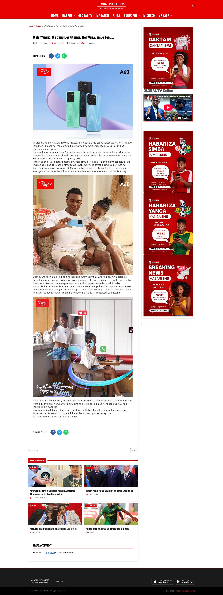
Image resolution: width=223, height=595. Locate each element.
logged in (50, 552)
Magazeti (102, 15)
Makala (166, 15)
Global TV (85, 15)
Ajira (116, 15)
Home (55, 15)
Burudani (132, 15)
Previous (34, 450)
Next (134, 450)
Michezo (149, 15)
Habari (69, 15)
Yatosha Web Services (186, 591)
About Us (60, 581)
